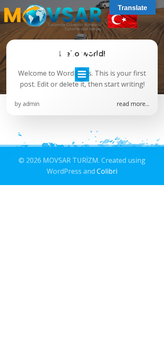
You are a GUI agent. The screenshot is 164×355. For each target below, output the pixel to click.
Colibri (107, 171)
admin (31, 104)
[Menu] (82, 74)
